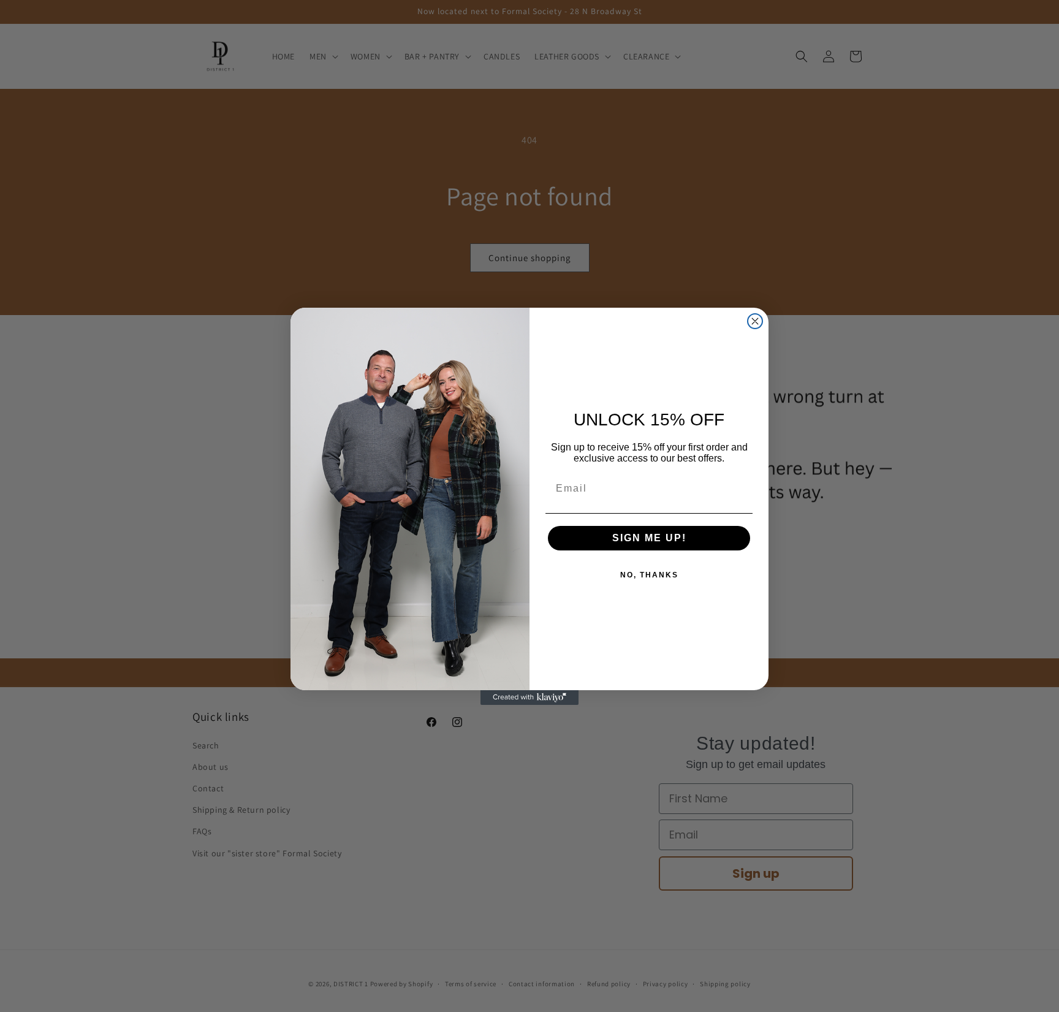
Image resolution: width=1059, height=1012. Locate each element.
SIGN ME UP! (649, 538)
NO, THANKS (649, 575)
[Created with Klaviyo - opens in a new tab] (529, 697)
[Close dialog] (755, 321)
